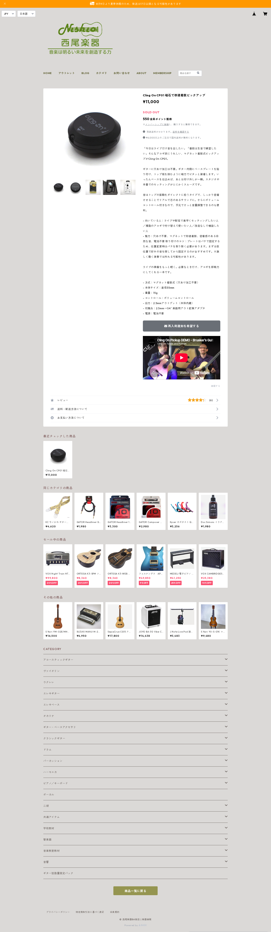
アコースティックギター (58, 659)
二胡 (46, 805)
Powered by (131, 925)
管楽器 (47, 839)
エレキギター (51, 693)
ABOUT (142, 73)
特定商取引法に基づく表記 (90, 912)
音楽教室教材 (51, 850)
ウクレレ (48, 682)
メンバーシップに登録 (157, 124)
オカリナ (48, 716)
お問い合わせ (122, 73)
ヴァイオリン (51, 671)
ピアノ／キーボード (55, 783)
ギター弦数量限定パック (58, 873)
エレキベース (51, 704)
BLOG (85, 73)
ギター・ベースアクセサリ (59, 727)
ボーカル (48, 794)
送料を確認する (181, 131)
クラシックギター (54, 738)
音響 (46, 862)
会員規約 (114, 912)
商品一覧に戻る (135, 891)
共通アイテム (51, 817)
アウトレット (66, 73)
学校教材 (48, 828)
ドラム (47, 749)
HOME (47, 73)
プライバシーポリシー (58, 912)
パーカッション (52, 761)
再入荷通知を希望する (183, 326)
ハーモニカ (50, 772)
